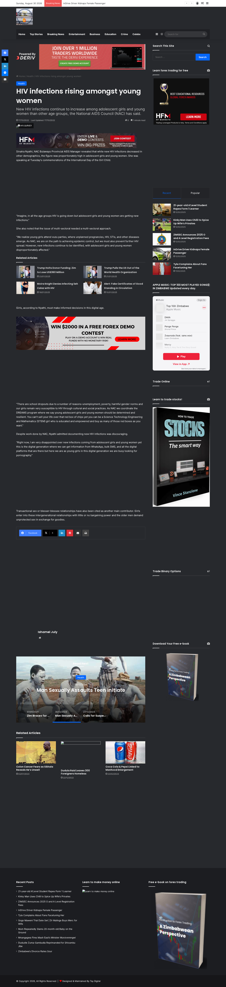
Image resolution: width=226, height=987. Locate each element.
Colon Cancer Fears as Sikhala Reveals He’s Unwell (34, 768)
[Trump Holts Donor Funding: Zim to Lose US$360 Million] (25, 272)
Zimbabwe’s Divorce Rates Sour (35, 951)
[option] (80, 689)
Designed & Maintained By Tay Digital (81, 981)
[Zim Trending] (24, 16)
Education (110, 34)
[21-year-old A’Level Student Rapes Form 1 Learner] (162, 210)
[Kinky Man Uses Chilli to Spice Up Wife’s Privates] (162, 224)
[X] (5, 59)
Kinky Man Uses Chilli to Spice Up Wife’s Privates (191, 221)
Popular (195, 193)
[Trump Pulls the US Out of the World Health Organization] (92, 272)
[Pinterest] (70, 533)
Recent (167, 193)
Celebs (136, 34)
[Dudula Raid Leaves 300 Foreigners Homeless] (81, 754)
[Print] (85, 533)
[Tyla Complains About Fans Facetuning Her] (162, 268)
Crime (124, 34)
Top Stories (36, 34)
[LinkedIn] (62, 533)
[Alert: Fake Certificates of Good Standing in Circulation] (92, 288)
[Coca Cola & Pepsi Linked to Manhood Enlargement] (125, 752)
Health (30, 76)
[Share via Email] (77, 533)
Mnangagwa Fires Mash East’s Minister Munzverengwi (47, 937)
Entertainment (77, 34)
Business (95, 34)
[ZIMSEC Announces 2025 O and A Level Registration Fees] (162, 239)
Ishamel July (47, 632)
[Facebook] (5, 53)
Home (22, 34)
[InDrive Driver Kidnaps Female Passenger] (162, 254)
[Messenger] (5, 72)
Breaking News (55, 34)
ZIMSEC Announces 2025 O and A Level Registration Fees (191, 236)
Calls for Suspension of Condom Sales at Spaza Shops (81, 689)
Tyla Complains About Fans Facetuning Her (85, 3)
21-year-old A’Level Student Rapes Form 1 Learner (190, 207)
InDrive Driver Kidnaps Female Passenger (40, 910)
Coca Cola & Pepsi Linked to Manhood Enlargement (122, 768)
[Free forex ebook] (80, 56)
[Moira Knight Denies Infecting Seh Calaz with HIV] (25, 288)
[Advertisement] (146, 17)
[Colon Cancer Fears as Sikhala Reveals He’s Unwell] (36, 752)
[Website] (40, 638)
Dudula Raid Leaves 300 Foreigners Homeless (75, 772)
